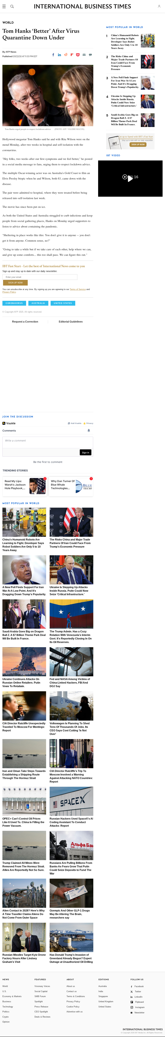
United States (104, 1006)
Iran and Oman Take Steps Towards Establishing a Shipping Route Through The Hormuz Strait (24, 774)
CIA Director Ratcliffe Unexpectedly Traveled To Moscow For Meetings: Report (23, 727)
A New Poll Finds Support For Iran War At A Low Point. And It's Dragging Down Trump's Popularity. (24, 591)
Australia (102, 986)
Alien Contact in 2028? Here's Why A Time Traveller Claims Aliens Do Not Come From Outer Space (23, 914)
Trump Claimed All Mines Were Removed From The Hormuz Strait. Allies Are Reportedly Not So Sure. (23, 866)
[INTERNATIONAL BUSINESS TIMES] (82, 6)
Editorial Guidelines (71, 321)
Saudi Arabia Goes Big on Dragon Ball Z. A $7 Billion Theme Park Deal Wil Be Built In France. (24, 635)
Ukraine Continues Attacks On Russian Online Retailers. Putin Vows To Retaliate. (21, 683)
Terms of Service (78, 289)
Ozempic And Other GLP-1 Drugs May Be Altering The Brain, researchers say (70, 914)
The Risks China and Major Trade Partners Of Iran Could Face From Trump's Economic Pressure (70, 543)
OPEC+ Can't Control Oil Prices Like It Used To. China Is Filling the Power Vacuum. (23, 822)
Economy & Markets (12, 996)
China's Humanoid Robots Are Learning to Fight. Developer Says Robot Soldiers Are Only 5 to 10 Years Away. (125, 41)
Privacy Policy (9, 292)
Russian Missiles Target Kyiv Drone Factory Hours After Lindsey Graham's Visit (24, 958)
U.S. (4, 991)
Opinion (6, 1022)
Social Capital (40, 991)
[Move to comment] (90, 55)
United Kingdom (105, 1001)
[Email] (84, 55)
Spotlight (38, 1001)
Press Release (41, 1006)
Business (6, 1001)
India (100, 991)
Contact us (72, 991)
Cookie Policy (73, 1006)
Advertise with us (75, 1011)
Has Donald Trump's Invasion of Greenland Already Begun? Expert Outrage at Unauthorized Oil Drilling (71, 958)
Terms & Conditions (76, 996)
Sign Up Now (138, 144)
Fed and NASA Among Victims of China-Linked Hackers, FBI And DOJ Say (70, 683)
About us (71, 986)
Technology (7, 1006)
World (5, 986)
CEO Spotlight (41, 1011)
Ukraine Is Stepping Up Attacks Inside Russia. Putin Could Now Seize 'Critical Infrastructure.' (69, 591)
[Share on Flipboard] (72, 55)
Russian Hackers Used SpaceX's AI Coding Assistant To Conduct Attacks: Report (71, 822)
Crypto (5, 1017)
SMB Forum (40, 996)
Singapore (103, 996)
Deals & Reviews (42, 1017)
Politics (5, 1011)
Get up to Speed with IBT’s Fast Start (135, 137)
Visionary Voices (42, 986)
